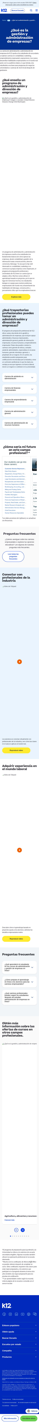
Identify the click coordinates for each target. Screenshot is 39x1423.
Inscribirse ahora (28, 1418)
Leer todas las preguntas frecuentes (13, 556)
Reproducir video (16, 750)
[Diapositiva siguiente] (22, 1230)
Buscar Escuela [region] (18, 10)
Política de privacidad (17, 1399)
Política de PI (14, 1405)
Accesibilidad (5, 1405)
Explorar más (16, 297)
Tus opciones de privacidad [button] (9, 1402)
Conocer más (9, 1220)
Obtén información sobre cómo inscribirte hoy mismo (21, 4)
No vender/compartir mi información (27, 1402)
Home (4, 20)
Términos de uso (6, 1399)
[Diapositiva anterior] (16, 1230)
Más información (10, 1418)
